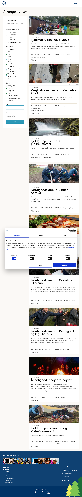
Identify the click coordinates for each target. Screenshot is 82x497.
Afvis (40, 265)
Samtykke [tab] (17, 235)
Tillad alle (64, 265)
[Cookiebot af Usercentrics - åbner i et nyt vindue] (69, 230)
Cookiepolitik (9, 480)
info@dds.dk (65, 480)
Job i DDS (7, 476)
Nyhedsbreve (9, 482)
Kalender (7, 472)
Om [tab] (65, 235)
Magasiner (8, 474)
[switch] (32, 258)
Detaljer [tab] (41, 235)
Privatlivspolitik (9, 478)
